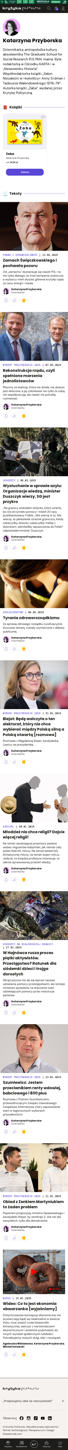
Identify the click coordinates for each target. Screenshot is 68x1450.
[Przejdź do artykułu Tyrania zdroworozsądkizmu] (34, 583)
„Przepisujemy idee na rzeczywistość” (28, 1401)
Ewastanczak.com (12, 1433)
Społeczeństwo (13, 612)
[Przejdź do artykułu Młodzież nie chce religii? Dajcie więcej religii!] (34, 798)
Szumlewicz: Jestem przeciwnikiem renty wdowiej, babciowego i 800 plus (32, 1088)
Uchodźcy (9, 480)
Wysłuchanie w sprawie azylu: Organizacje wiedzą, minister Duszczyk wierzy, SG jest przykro (32, 493)
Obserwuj (46, 1446)
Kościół (8, 826)
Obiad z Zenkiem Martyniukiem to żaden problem (33, 1204)
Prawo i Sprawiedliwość (20, 255)
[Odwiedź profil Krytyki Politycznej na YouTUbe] (43, 1418)
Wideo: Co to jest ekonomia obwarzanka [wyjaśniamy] (30, 1306)
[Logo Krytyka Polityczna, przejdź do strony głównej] (21, 8)
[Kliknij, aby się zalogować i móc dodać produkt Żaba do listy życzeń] (43, 117)
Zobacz (25, 172)
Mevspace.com (37, 1430)
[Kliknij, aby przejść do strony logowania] (63, 8)
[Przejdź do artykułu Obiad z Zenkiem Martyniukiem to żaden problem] (34, 1167)
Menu (60, 1446)
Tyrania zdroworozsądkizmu (31, 617)
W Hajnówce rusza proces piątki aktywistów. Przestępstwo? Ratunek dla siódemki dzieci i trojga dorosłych (29, 963)
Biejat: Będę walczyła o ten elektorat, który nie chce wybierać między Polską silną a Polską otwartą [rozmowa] (33, 726)
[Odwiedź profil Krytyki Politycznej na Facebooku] (21, 1418)
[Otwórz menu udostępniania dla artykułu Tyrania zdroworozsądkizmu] (14, 648)
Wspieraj (8, 1446)
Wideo (7, 1298)
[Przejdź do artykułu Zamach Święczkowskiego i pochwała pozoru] (34, 226)
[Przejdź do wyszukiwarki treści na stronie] (49, 8)
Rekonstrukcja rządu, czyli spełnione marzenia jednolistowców (29, 376)
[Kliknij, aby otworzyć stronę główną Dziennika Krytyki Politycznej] (34, 1444)
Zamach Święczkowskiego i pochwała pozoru (30, 263)
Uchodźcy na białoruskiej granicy (28, 944)
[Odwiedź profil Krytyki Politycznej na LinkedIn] (50, 1418)
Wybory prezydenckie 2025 (22, 365)
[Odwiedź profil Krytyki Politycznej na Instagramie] (28, 1418)
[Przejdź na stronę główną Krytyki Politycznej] (21, 1389)
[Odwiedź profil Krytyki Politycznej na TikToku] (36, 1418)
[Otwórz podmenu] (63, 1401)
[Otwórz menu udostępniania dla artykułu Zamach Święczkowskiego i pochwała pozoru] (14, 300)
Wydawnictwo (21, 1446)
